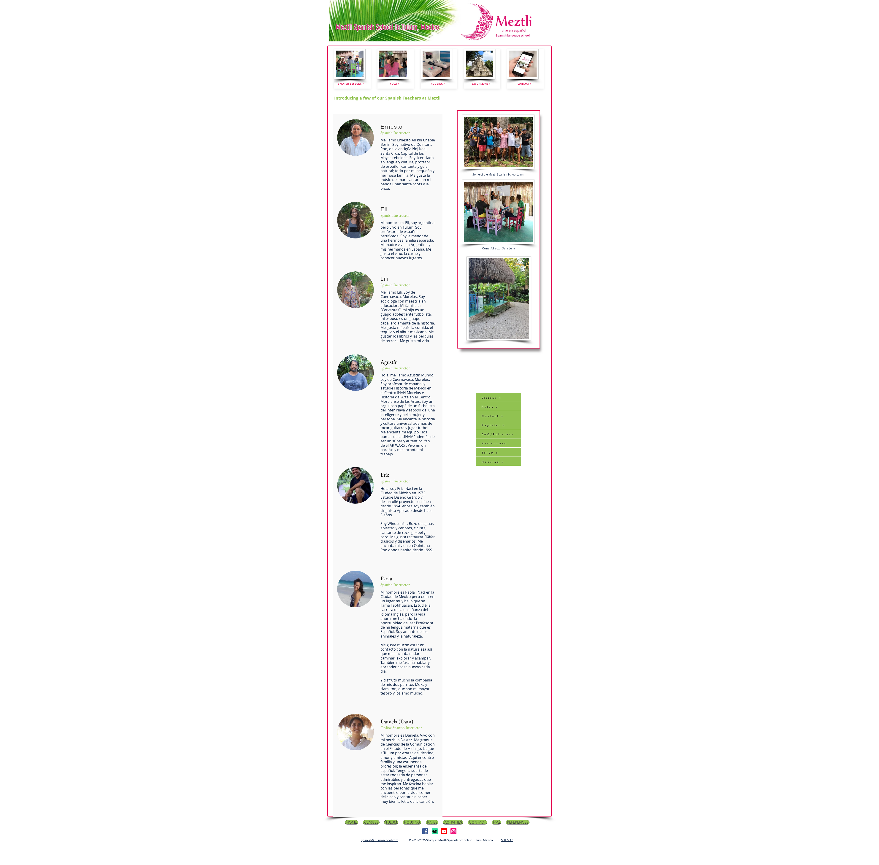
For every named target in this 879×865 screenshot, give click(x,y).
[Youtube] (444, 831)
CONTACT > (525, 83)
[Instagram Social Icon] (453, 831)
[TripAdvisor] (435, 831)
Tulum (488, 452)
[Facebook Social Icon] (425, 831)
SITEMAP (507, 840)
